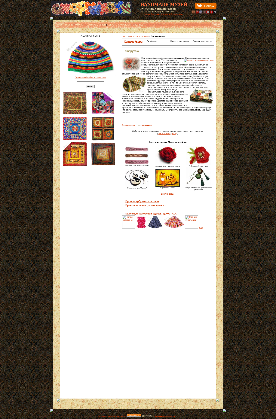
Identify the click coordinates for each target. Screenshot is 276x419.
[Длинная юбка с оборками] (155, 228)
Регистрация (164, 133)
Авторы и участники (139, 36)
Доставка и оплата (160, 14)
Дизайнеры (152, 41)
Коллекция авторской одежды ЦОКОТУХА (150, 213)
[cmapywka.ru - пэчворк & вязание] (91, 15)
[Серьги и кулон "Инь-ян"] (137, 186)
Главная (69, 25)
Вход (135, 25)
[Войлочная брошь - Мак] (198, 164)
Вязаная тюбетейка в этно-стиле (90, 77)
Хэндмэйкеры (133, 41)
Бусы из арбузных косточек (142, 201)
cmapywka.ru (161, 416)
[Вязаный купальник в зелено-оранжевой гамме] (191, 228)
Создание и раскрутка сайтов (112, 416)
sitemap (171, 416)
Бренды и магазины (202, 41)
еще (201, 228)
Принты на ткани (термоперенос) (145, 205)
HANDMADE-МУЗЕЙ (96, 25)
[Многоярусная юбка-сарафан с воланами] (173, 228)
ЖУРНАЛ (79, 25)
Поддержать (176, 14)
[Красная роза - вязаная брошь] (167, 165)
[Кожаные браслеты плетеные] (137, 164)
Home (124, 36)
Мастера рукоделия (179, 41)
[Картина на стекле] (167, 186)
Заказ (147, 14)
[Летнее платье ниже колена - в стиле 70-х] (128, 228)
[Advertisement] (90, 225)
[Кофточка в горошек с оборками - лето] (141, 228)
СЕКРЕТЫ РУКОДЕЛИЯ (119, 25)
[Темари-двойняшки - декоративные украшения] (198, 186)
